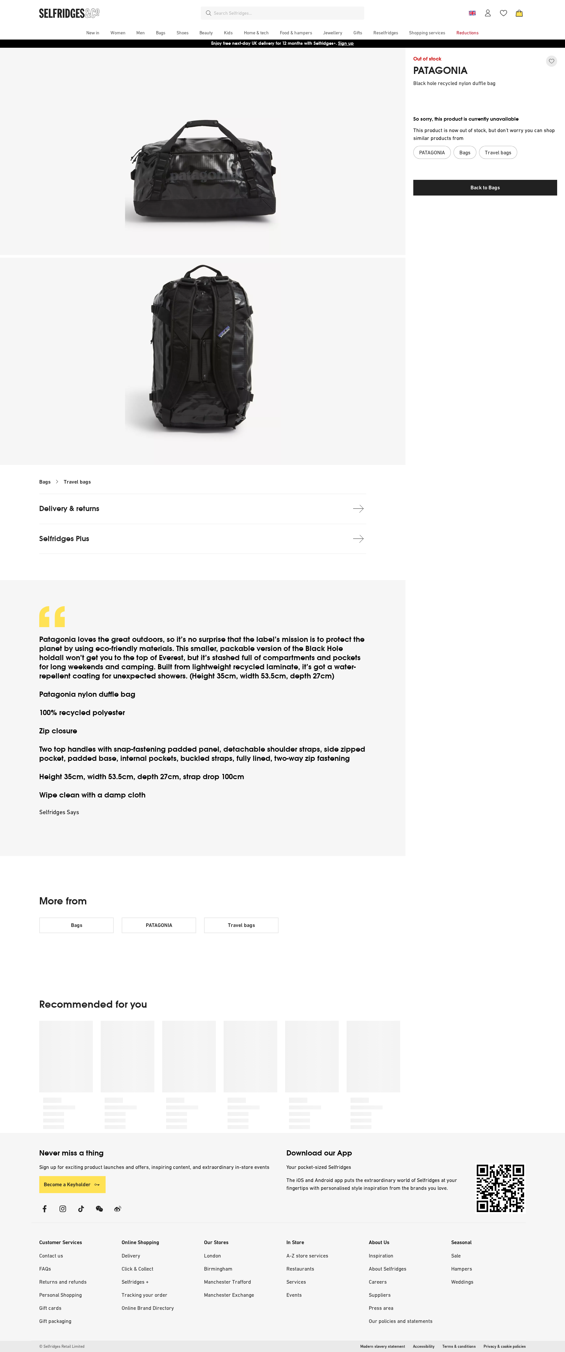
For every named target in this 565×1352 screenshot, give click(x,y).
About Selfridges (387, 1269)
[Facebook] (44, 1213)
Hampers (461, 1269)
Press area (381, 1308)
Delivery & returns (69, 508)
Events (294, 1295)
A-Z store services (307, 1255)
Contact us (51, 1255)
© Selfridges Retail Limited (61, 1346)
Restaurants (300, 1269)
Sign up (346, 43)
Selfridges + (135, 1282)
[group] (219, 1077)
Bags (45, 482)
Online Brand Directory (148, 1308)
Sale (456, 1255)
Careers (378, 1282)
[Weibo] (117, 1213)
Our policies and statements (401, 1321)
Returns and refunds (63, 1282)
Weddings (462, 1282)
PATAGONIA (440, 71)
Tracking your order (144, 1295)
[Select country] (472, 13)
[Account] (487, 13)
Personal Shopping (60, 1295)
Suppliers (380, 1295)
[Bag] (519, 13)
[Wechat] (99, 1213)
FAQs (45, 1269)
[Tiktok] (81, 1213)
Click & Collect (137, 1269)
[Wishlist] (503, 13)
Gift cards (50, 1308)
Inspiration (381, 1255)
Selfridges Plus (64, 538)
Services (296, 1282)
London (212, 1255)
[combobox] (288, 13)
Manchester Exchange (229, 1295)
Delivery (131, 1255)
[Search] (208, 13)
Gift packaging (55, 1321)
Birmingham (218, 1269)
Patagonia (57, 639)
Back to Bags (485, 187)
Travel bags (77, 482)
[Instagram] (63, 1213)
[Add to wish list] (551, 61)
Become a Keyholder (67, 1184)
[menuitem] (92, 32)
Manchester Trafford (227, 1282)
